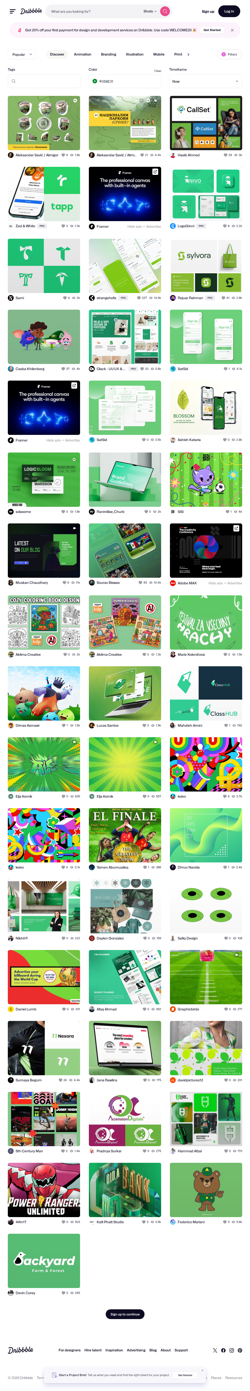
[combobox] (93, 11)
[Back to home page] (31, 11)
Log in (229, 11)
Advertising (136, 1350)
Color (93, 69)
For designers (70, 1350)
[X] (215, 1350)
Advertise (153, 226)
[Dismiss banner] (202, 1370)
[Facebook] (223, 1350)
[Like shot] (63, 155)
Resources (233, 1378)
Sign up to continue (125, 1314)
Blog (153, 1350)
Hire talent (93, 1350)
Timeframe (178, 69)
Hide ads (134, 226)
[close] (232, 30)
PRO (42, 226)
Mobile (159, 54)
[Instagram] (231, 1350)
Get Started (212, 30)
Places (216, 1378)
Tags (11, 69)
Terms (42, 1378)
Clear (157, 71)
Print (178, 54)
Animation (82, 54)
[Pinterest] (240, 1350)
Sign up (208, 11)
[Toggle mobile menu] (12, 11)
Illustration (135, 54)
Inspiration (114, 1350)
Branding (108, 54)
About (166, 1350)
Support (181, 1350)
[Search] (165, 11)
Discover (57, 54)
